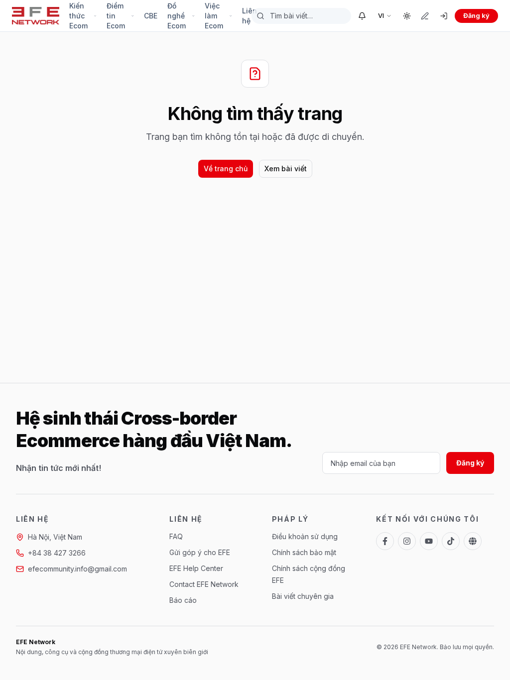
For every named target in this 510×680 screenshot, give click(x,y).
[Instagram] (407, 541)
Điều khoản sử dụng (305, 536)
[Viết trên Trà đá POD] (425, 16)
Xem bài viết (285, 168)
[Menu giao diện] (407, 16)
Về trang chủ (226, 168)
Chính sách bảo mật (304, 552)
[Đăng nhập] (444, 16)
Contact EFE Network (204, 584)
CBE (150, 15)
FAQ (176, 536)
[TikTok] (451, 541)
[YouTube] (429, 541)
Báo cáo (183, 600)
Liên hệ (249, 15)
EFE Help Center (196, 568)
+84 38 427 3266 (57, 553)
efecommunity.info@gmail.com (77, 569)
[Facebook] (385, 541)
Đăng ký (476, 15)
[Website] (473, 541)
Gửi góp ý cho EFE (199, 552)
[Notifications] (362, 16)
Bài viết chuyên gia (303, 596)
